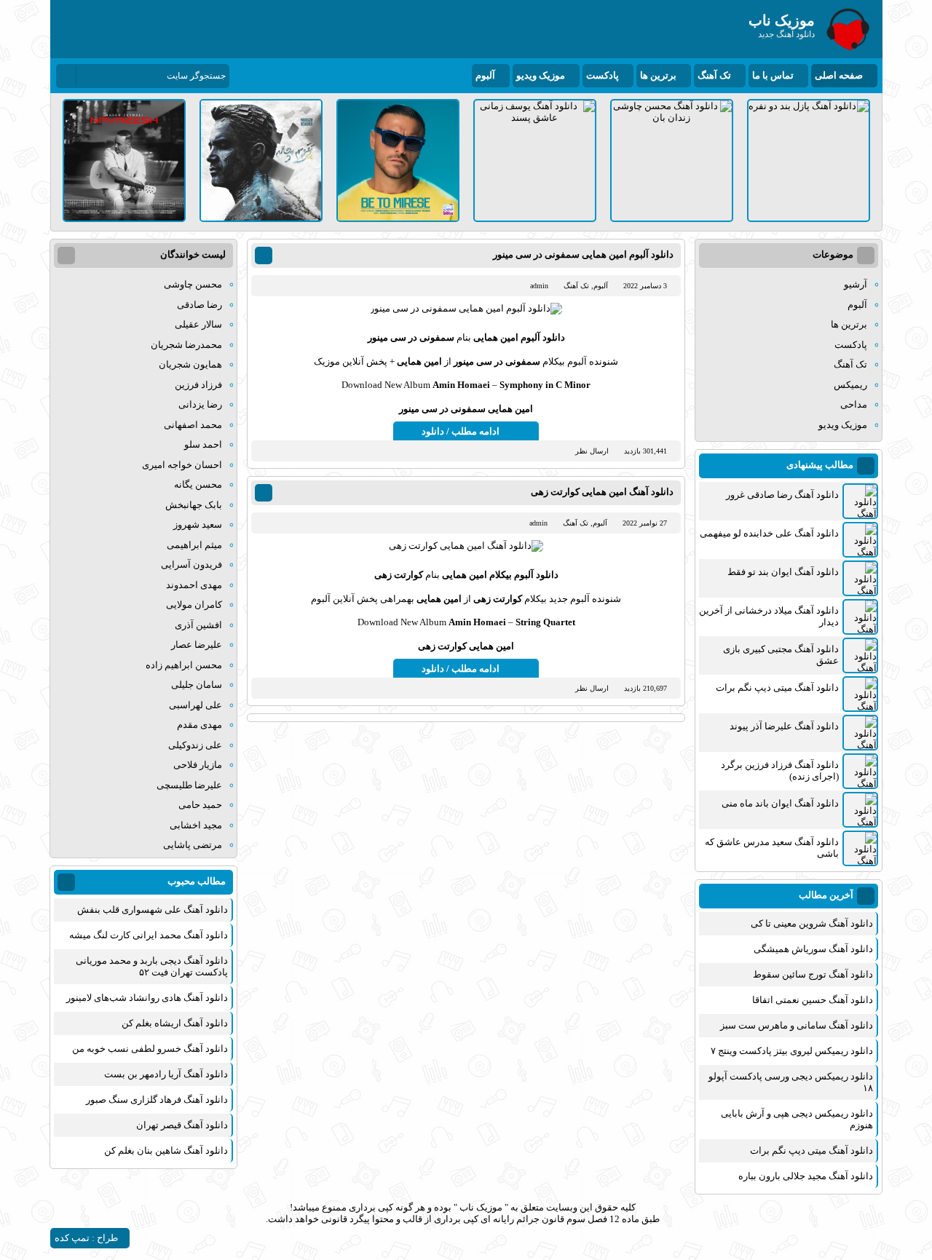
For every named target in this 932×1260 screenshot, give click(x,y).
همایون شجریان (190, 364)
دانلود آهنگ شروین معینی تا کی (812, 923)
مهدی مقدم (199, 724)
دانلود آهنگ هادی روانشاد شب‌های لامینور (147, 997)
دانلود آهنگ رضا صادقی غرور (782, 494)
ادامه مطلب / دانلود (460, 431)
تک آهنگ (714, 75)
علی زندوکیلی (195, 745)
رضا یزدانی (200, 404)
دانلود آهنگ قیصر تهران (182, 1125)
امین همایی (494, 337)
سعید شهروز (197, 524)
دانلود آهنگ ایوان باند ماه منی (780, 803)
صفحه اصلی (839, 75)
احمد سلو (203, 444)
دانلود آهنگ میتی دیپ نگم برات (777, 687)
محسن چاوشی (193, 284)
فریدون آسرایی (191, 564)
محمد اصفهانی (193, 424)
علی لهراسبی (195, 705)
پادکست (602, 75)
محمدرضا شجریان (186, 344)
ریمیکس (850, 384)
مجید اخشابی (196, 825)
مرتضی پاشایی (192, 844)
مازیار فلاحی (197, 764)
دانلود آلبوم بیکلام (523, 574)
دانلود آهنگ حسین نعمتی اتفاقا (812, 999)
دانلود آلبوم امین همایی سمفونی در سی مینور (583, 254)
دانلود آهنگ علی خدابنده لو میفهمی (769, 533)
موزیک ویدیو (540, 75)
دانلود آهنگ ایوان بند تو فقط (783, 571)
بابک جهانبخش (193, 504)
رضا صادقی (199, 304)
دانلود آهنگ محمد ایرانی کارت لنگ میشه (148, 935)
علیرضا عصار (196, 644)
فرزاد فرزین (198, 384)
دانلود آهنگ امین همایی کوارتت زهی (602, 491)
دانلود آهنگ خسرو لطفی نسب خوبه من (150, 1048)
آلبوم (485, 75)
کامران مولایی (194, 604)
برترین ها (658, 75)
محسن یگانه (198, 484)
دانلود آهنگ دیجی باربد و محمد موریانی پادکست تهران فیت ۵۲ (152, 966)
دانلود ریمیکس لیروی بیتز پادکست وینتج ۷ (792, 1050)
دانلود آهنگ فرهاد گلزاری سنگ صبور (157, 1099)
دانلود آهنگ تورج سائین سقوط (813, 974)
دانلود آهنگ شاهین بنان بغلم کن (166, 1150)
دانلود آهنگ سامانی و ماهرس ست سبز (796, 1025)
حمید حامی (200, 804)
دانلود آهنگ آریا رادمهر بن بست (166, 1074)
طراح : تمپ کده (86, 1237)
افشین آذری (198, 624)
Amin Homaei (461, 384)
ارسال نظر (592, 451)
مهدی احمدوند (194, 584)
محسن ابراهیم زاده (184, 664)
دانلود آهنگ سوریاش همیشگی (813, 948)
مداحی (853, 404)
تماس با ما (773, 75)
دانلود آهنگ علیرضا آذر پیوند (784, 726)
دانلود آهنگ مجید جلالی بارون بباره (805, 1175)
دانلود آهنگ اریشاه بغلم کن (175, 1023)
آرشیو (855, 284)
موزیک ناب (480, 1207)
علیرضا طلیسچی (189, 785)
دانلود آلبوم (543, 337)
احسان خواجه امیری (182, 464)
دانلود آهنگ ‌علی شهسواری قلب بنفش (152, 909)
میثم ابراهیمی (194, 544)
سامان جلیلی (196, 684)
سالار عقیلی (198, 324)
